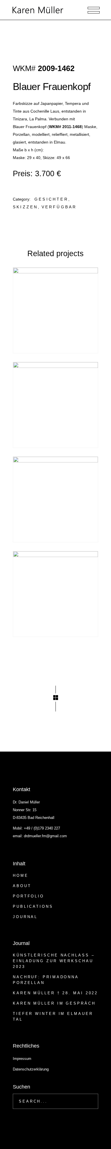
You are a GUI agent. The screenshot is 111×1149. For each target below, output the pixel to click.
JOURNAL (25, 917)
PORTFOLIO (28, 896)
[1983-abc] (55, 499)
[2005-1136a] (55, 594)
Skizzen (25, 207)
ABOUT (22, 886)
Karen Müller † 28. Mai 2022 (55, 993)
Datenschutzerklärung (31, 1069)
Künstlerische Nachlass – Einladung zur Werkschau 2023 (54, 961)
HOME (20, 875)
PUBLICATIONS (33, 906)
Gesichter (51, 199)
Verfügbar (59, 207)
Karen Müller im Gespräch (54, 1003)
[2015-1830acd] (55, 405)
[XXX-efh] (55, 310)
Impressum (22, 1058)
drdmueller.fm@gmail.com (45, 836)
